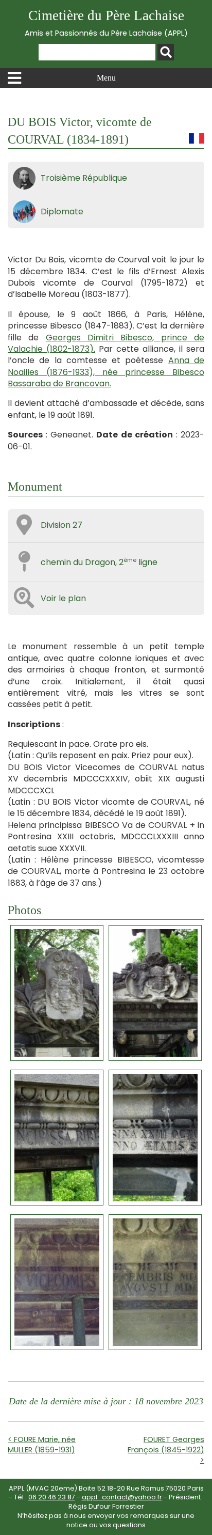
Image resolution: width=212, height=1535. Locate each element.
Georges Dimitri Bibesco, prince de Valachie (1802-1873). (106, 343)
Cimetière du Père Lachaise (106, 23)
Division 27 (61, 525)
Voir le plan (63, 598)
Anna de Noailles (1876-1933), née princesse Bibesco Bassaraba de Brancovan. (106, 371)
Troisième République (84, 178)
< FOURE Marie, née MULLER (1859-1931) (42, 1444)
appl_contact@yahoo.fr (122, 1497)
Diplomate (62, 211)
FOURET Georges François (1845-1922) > (166, 1449)
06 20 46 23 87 (51, 1497)
